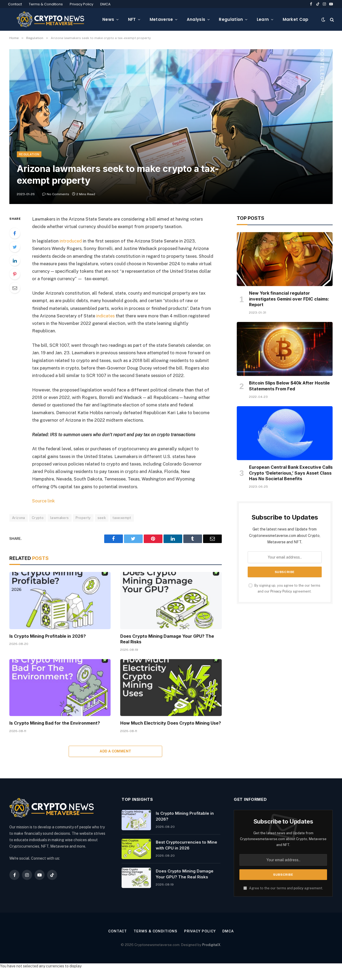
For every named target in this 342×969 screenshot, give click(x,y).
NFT (132, 19)
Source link (43, 500)
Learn (263, 19)
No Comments (58, 194)
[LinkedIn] (14, 260)
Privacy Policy (81, 4)
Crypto (38, 518)
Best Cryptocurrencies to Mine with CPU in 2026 (186, 845)
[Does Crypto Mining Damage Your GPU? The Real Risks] (170, 600)
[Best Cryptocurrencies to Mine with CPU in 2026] (136, 849)
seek (102, 518)
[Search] (331, 19)
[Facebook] (14, 233)
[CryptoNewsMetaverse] (51, 19)
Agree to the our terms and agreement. (285, 888)
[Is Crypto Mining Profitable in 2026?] (60, 600)
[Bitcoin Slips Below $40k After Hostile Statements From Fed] (285, 349)
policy (299, 888)
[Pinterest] (14, 274)
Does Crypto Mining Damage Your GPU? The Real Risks (167, 639)
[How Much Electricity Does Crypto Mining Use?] (170, 687)
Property (83, 518)
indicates (105, 315)
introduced (71, 241)
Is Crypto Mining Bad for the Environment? (54, 723)
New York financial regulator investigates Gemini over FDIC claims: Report (289, 298)
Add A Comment (115, 751)
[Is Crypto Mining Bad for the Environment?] (60, 687)
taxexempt (121, 518)
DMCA (105, 4)
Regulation (231, 19)
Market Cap (296, 19)
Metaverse (161, 19)
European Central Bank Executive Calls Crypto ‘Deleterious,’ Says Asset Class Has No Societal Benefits (291, 473)
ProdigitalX (211, 945)
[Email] (14, 287)
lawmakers (59, 518)
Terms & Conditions (46, 4)
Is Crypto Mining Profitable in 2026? (47, 636)
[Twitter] (14, 246)
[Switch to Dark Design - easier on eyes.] (323, 19)
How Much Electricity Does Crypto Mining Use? (170, 723)
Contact (15, 4)
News (108, 19)
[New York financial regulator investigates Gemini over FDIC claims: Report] (285, 259)
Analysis (196, 19)
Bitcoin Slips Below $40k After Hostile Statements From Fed (289, 385)
